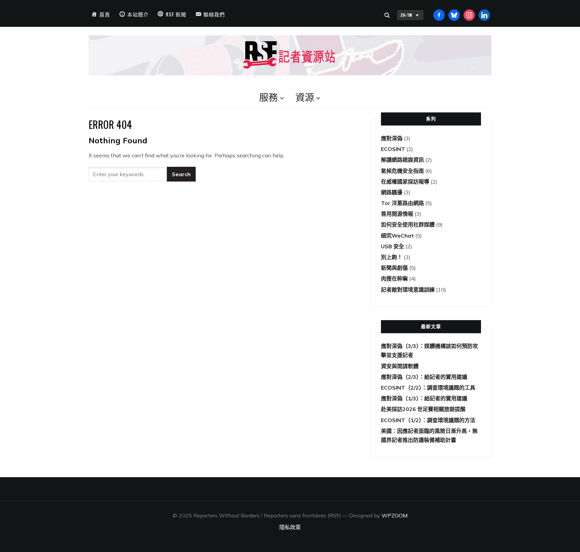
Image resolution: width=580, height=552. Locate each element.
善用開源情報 (397, 213)
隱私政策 (290, 527)
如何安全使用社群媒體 (408, 224)
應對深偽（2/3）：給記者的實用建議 (424, 376)
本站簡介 (138, 14)
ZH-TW (406, 15)
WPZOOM (394, 515)
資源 (304, 97)
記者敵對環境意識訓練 (408, 289)
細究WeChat (397, 235)
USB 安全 (392, 246)
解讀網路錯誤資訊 (402, 159)
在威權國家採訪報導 (405, 181)
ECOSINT (393, 149)
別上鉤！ (391, 257)
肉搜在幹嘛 (394, 278)
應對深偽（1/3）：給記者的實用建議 (424, 398)
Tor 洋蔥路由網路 (402, 203)
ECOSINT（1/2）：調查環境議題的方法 (428, 420)
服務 (268, 97)
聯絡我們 (214, 14)
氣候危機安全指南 (402, 170)
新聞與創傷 (394, 267)
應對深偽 (391, 138)
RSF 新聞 (176, 14)
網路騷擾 (391, 192)
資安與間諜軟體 (400, 366)
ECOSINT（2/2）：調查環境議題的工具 (428, 387)
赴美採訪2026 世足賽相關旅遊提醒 (423, 409)
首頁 (104, 14)
